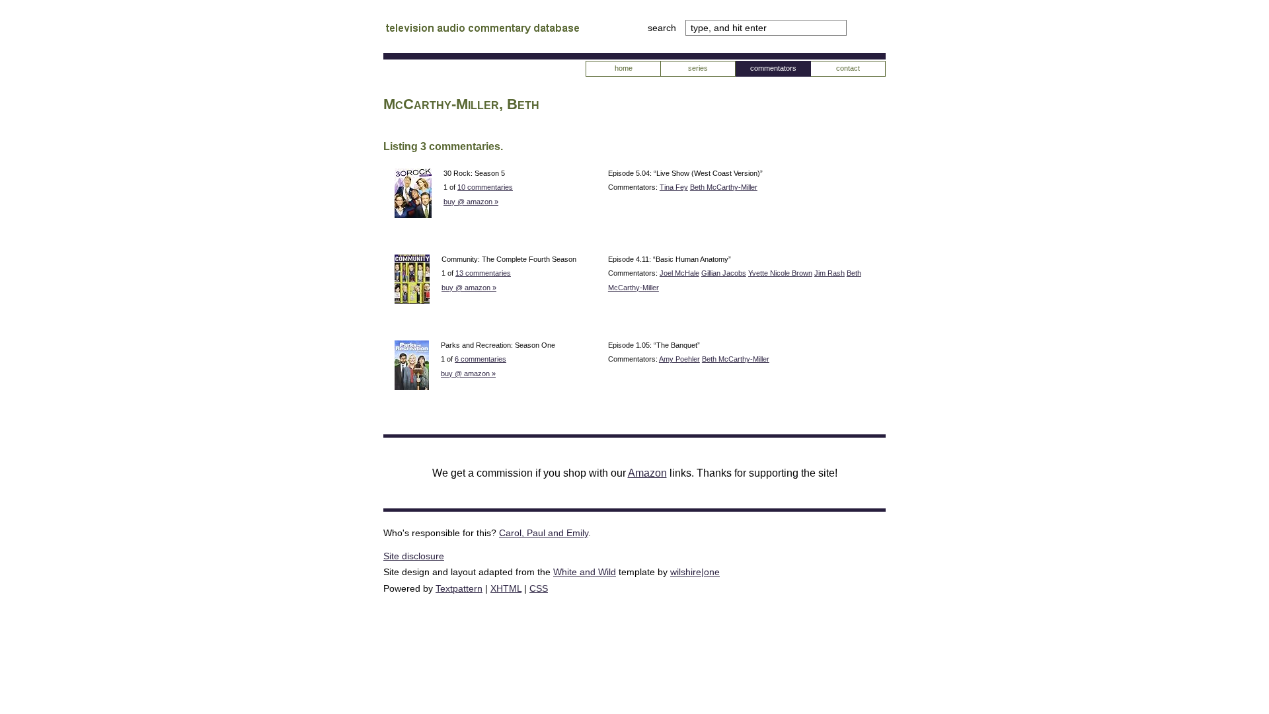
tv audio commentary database (482, 30)
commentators (773, 68)
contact (848, 68)
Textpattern (459, 588)
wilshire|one (695, 572)
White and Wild (584, 572)
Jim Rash (829, 273)
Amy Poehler (679, 359)
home (624, 68)
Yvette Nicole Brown (780, 273)
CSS (538, 588)
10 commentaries (485, 187)
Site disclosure (413, 556)
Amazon (647, 473)
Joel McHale (679, 273)
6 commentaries (480, 359)
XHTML (505, 588)
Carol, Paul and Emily (543, 533)
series (698, 68)
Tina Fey (674, 187)
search (663, 27)
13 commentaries (483, 273)
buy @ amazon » (470, 202)
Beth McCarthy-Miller (723, 187)
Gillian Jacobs (723, 273)
